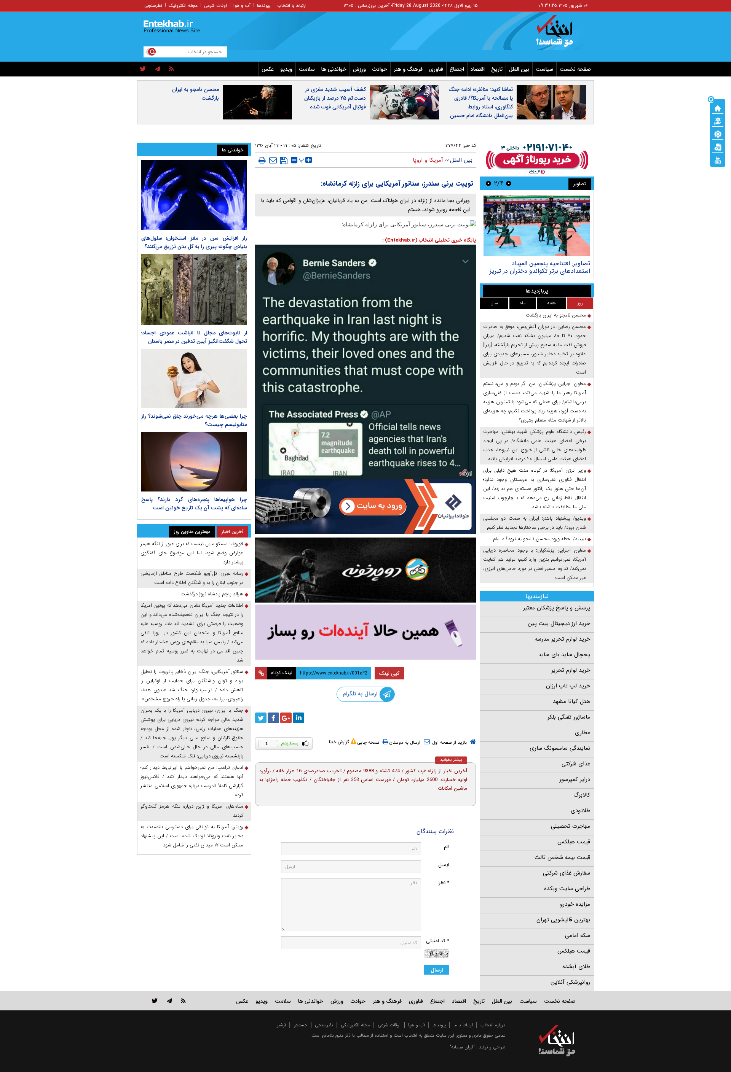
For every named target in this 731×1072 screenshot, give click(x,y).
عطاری (582, 732)
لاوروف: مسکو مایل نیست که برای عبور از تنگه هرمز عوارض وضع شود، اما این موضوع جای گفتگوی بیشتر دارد (191, 553)
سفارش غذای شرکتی (566, 873)
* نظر (444, 883)
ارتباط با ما (463, 1025)
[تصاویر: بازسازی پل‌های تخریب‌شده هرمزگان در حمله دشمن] (537, 226)
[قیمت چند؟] (717, 120)
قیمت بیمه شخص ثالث (562, 857)
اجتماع (457, 69)
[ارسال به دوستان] (273, 160)
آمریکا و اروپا (428, 160)
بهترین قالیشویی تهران (563, 919)
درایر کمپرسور (574, 779)
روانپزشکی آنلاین (570, 982)
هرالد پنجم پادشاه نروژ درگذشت (211, 594)
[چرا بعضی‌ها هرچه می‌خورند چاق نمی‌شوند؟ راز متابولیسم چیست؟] (194, 378)
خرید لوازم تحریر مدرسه (562, 639)
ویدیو (286, 69)
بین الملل (519, 69)
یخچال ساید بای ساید (564, 654)
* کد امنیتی (437, 941)
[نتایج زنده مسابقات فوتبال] (717, 159)
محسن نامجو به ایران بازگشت (195, 93)
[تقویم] (717, 146)
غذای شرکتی (576, 763)
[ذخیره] (283, 160)
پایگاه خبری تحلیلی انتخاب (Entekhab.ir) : (429, 240)
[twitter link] (155, 1000)
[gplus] (286, 718)
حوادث (379, 69)
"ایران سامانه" (462, 1047)
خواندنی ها (333, 69)
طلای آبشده (576, 966)
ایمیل (443, 865)
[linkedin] (298, 718)
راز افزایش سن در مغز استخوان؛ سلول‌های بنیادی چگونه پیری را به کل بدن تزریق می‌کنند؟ (194, 242)
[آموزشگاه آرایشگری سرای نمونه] (365, 632)
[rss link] (183, 1000)
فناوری (436, 69)
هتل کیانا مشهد (571, 701)
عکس (268, 69)
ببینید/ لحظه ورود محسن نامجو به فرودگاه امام (539, 539)
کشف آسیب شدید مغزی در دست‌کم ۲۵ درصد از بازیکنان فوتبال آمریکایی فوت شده (335, 98)
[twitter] (143, 69)
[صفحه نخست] (717, 107)
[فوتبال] (717, 133)
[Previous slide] (508, 183)
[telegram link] (169, 1000)
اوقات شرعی (215, 5)
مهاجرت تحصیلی (570, 826)
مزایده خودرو (575, 904)
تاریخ (497, 69)
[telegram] (157, 69)
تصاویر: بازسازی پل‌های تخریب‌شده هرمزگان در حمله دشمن (545, 267)
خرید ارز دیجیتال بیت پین (559, 623)
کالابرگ (581, 795)
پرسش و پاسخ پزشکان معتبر (556, 607)
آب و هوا (242, 5)
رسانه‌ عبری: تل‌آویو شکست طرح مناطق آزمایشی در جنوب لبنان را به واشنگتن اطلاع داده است (191, 578)
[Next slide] (488, 183)
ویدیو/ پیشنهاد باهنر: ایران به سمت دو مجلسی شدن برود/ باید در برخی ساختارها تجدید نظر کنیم (534, 522)
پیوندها (264, 5)
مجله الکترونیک (183, 5)
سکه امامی (577, 935)
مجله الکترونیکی (355, 1025)
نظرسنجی (153, 5)
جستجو (300, 1025)
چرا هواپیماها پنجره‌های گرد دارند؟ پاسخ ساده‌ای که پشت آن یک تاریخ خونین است (194, 503)
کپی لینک (389, 673)
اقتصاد (478, 69)
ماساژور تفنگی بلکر (568, 717)
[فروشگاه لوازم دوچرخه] (365, 570)
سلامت (307, 69)
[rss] (171, 69)
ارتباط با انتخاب (291, 5)
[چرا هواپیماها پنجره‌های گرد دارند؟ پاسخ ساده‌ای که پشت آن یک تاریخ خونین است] (194, 461)
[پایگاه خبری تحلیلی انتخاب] (560, 34)
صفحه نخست (575, 69)
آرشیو (281, 1025)
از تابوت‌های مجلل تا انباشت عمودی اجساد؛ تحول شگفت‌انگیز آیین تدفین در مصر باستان (194, 337)
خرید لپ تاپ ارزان (568, 685)
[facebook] (273, 718)
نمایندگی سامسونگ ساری (560, 748)
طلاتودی (580, 810)
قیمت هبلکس (573, 841)
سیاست (544, 69)
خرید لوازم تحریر (570, 670)
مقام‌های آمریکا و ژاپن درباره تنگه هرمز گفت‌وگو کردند (191, 810)
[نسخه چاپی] (262, 160)
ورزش (359, 69)
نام (446, 847)
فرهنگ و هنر (408, 69)
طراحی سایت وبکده (567, 888)
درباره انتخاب (492, 1025)
